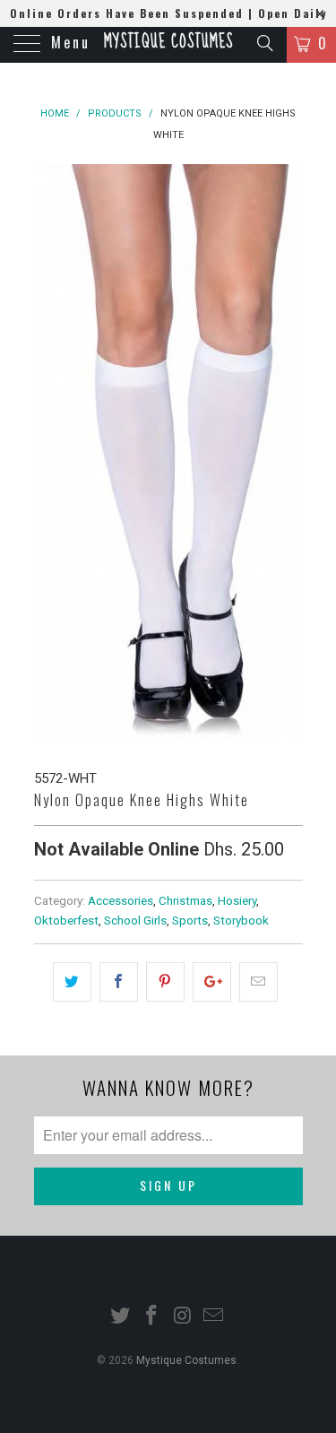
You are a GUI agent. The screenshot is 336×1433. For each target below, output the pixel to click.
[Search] (263, 43)
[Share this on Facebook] (118, 982)
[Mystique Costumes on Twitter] (121, 1316)
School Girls (135, 920)
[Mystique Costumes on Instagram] (182, 1316)
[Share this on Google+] (212, 982)
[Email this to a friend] (258, 982)
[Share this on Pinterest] (165, 982)
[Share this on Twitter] (72, 982)
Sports (190, 920)
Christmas (185, 900)
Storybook (241, 920)
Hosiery (237, 900)
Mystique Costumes (168, 42)
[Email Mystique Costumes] (214, 1316)
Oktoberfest (66, 920)
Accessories (120, 900)
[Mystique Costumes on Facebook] (151, 1316)
